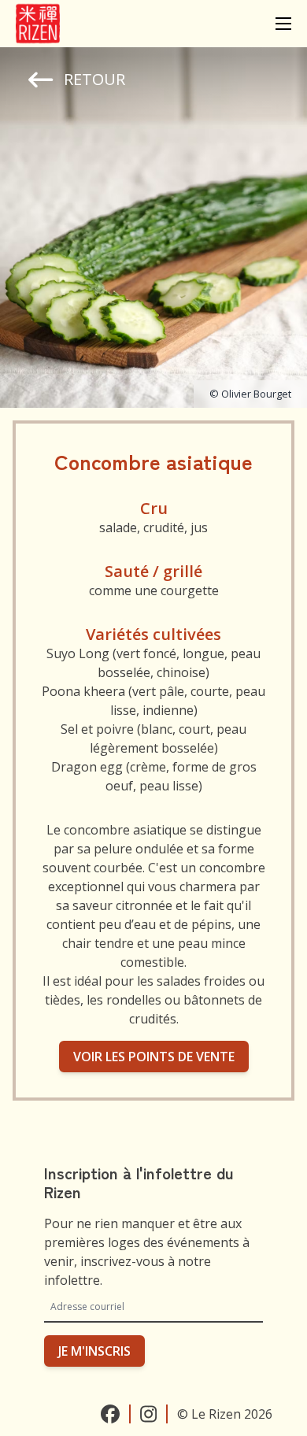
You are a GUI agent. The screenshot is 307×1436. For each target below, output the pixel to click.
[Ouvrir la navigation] (283, 23)
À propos (143, 86)
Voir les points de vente (154, 1056)
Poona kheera (85, 691)
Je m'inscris (94, 1351)
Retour (94, 79)
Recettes (153, 49)
